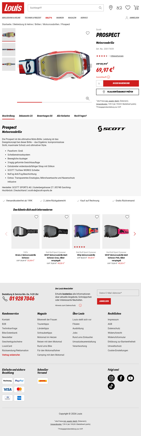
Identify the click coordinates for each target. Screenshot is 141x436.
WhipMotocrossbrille (86, 255)
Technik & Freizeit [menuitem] (33, 18)
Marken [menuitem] (60, 18)
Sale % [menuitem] (48, 18)
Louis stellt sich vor (82, 319)
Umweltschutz (115, 346)
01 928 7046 (21, 299)
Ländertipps (43, 328)
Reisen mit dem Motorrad (49, 341)
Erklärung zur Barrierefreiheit (121, 341)
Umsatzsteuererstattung (84, 341)
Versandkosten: (102, 104)
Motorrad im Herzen (47, 337)
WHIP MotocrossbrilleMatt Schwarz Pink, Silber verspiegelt (116, 258)
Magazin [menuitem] (72, 18)
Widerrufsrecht (115, 333)
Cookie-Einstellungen (118, 350)
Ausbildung (78, 328)
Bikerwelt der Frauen (47, 319)
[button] (100, 8)
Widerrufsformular (117, 337)
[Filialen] (111, 8)
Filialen (76, 324)
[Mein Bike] (119, 8)
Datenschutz (114, 328)
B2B (4, 324)
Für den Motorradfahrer (48, 350)
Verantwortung (80, 346)
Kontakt (6, 319)
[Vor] (89, 66)
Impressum (113, 319)
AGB (110, 324)
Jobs (75, 333)
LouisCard (7, 346)
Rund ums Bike (44, 346)
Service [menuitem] (84, 18)
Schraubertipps (44, 333)
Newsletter (7, 337)
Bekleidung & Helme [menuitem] (11, 18)
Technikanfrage (9, 328)
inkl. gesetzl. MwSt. (112, 101)
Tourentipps (43, 324)
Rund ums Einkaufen (83, 337)
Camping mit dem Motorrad (50, 355)
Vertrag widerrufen (11, 355)
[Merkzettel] (128, 8)
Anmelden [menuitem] (134, 18)
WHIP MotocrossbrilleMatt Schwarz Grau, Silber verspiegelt (55, 258)
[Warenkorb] (136, 8)
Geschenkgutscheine (12, 341)
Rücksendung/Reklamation (15, 350)
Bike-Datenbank (9, 333)
